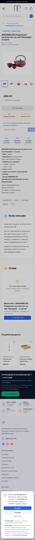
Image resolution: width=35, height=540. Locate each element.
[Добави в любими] (14, 342)
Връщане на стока (8, 468)
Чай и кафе (24, 200)
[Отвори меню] (4, 8)
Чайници (5, 204)
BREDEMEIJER (7, 200)
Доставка (5, 454)
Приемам (17, 508)
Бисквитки (5, 474)
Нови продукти (7, 491)
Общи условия (14, 389)
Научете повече (21, 503)
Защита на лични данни (10, 471)
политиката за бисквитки (20, 535)
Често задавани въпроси (10, 478)
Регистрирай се (10, 394)
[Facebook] (3, 444)
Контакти (5, 481)
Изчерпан (18, 108)
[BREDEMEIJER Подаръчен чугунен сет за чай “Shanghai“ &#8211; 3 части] (4, 83)
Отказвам (17, 512)
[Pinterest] (12, 444)
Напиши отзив (19, 318)
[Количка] (31, 8)
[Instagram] (7, 444)
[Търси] (31, 16)
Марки (16, 200)
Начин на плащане (8, 458)
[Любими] (26, 8)
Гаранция (5, 464)
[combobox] (17, 16)
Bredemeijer (11, 31)
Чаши (12, 204)
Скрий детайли (17, 516)
